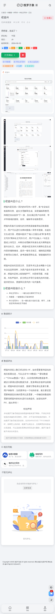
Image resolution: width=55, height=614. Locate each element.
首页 (4, 12)
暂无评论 (8, 472)
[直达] (25, 455)
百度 (14, 206)
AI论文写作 (23, 12)
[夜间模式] (51, 599)
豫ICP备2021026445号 (12, 564)
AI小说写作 (13, 300)
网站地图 (38, 562)
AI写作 (15, 12)
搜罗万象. (17, 562)
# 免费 (19, 66)
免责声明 (44, 562)
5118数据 (31, 373)
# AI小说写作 (33, 61)
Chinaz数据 (13, 377)
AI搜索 (9, 12)
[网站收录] (51, 587)
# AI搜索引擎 (8, 66)
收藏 (49, 17)
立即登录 (27, 488)
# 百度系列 (29, 66)
